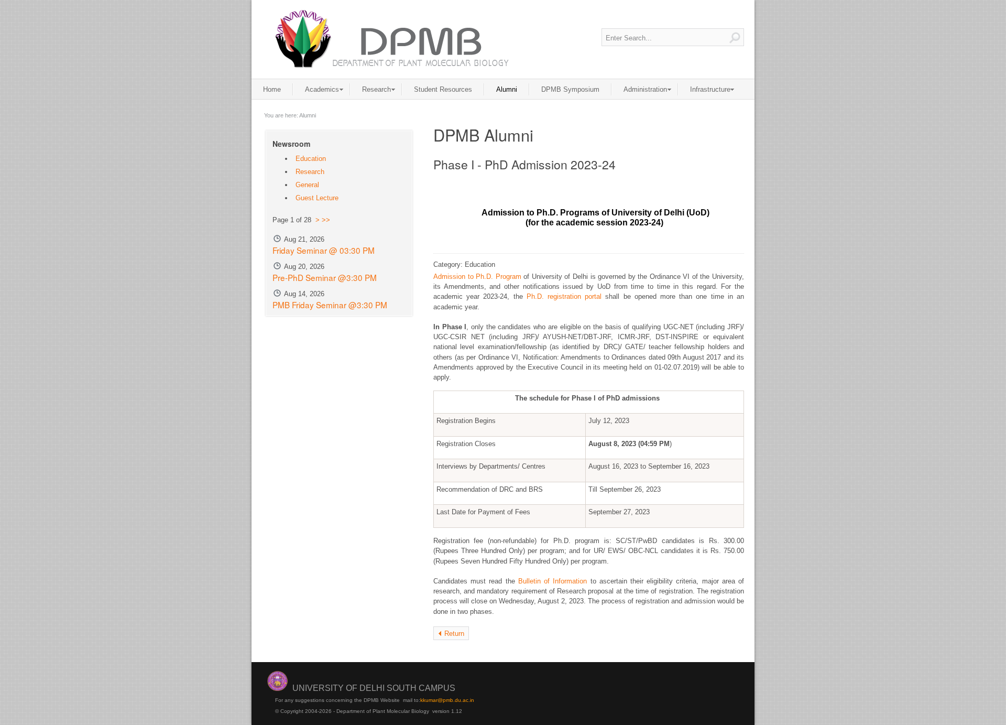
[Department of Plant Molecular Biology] (390, 39)
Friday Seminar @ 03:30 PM (323, 250)
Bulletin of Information (552, 581)
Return (454, 633)
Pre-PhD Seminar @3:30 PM (324, 277)
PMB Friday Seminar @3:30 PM (329, 304)
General (307, 185)
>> (326, 220)
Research (310, 172)
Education (311, 159)
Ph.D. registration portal (564, 296)
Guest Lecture (317, 198)
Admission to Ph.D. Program (477, 276)
